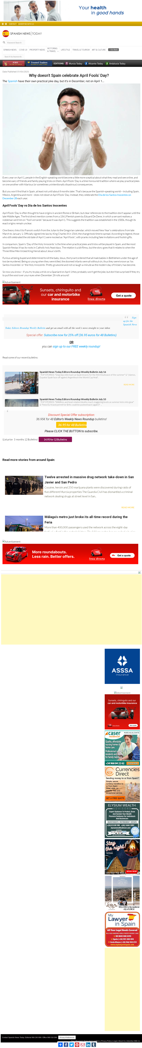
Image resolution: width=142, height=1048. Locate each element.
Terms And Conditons (92, 1041)
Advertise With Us (133, 1041)
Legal (115, 1041)
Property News (37, 49)
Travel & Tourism (81, 49)
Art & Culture (99, 49)
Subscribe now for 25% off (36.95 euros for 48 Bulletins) (80, 335)
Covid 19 (23, 49)
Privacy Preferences (67, 1037)
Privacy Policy (106, 1041)
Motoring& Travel (52, 49)
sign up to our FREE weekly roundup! (76, 346)
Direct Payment (77, 1041)
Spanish (12, 81)
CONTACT (12, 24)
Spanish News (10, 49)
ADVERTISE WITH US (26, 24)
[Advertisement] (71, 609)
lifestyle (65, 49)
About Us (121, 1041)
